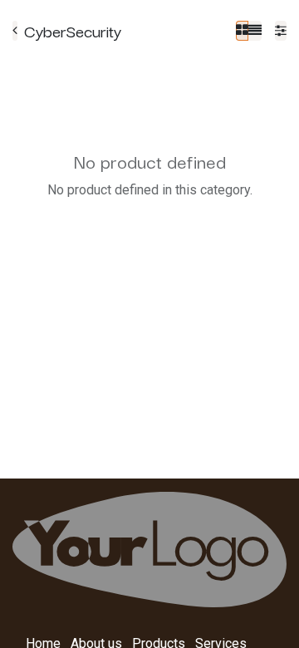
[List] (255, 31)
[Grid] (242, 31)
